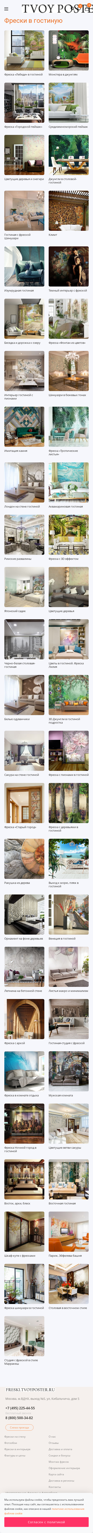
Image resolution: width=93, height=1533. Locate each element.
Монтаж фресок (59, 1462)
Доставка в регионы (61, 1480)
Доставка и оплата (60, 1449)
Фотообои (10, 1443)
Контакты (55, 1487)
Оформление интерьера (64, 1468)
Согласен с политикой (46, 1522)
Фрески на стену (15, 1436)
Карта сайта (56, 1474)
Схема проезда (19, 1427)
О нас (52, 1436)
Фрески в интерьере (17, 1449)
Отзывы (54, 1443)
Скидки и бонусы (59, 1455)
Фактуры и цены (14, 1455)
